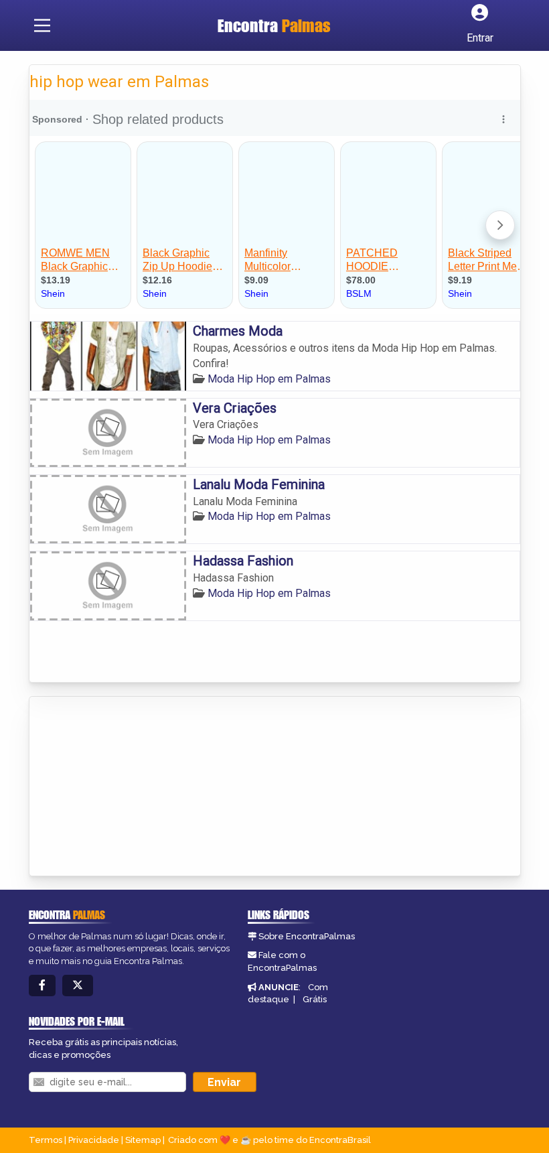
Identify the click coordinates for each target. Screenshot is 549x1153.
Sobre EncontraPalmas (306, 936)
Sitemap (143, 1140)
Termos (45, 1140)
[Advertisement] (129, 787)
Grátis (315, 999)
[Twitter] (77, 986)
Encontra (274, 25)
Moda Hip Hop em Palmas (269, 378)
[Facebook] (42, 986)
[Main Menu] (42, 25)
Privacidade (93, 1140)
